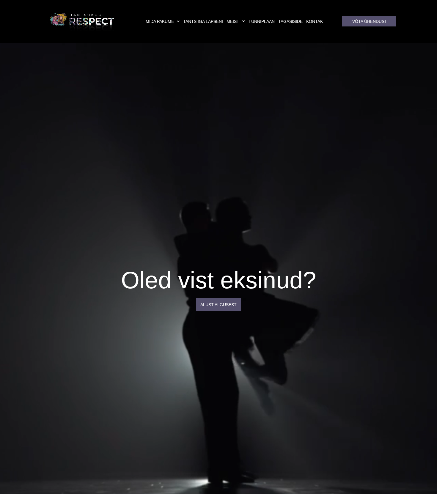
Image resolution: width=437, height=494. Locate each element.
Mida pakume (160, 21)
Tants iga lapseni (203, 21)
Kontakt (316, 21)
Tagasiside (290, 21)
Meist (233, 21)
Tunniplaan (262, 21)
